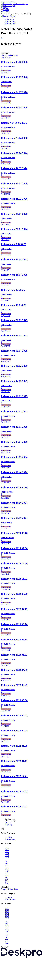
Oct (6, 879)
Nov (6, 881)
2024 (7, 854)
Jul (6, 873)
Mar (6, 865)
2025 (7, 852)
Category (4, 55)
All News (8, 837)
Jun (6, 871)
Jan (6, 861)
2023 (7, 856)
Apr (6, 867)
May (6, 869)
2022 (7, 858)
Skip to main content (8, 2)
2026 (7, 850)
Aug (6, 875)
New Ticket (5, 12)
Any (6, 848)
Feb (6, 863)
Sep (6, 877)
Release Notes (10, 22)
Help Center (9, 20)
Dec (6, 883)
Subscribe (5, 53)
